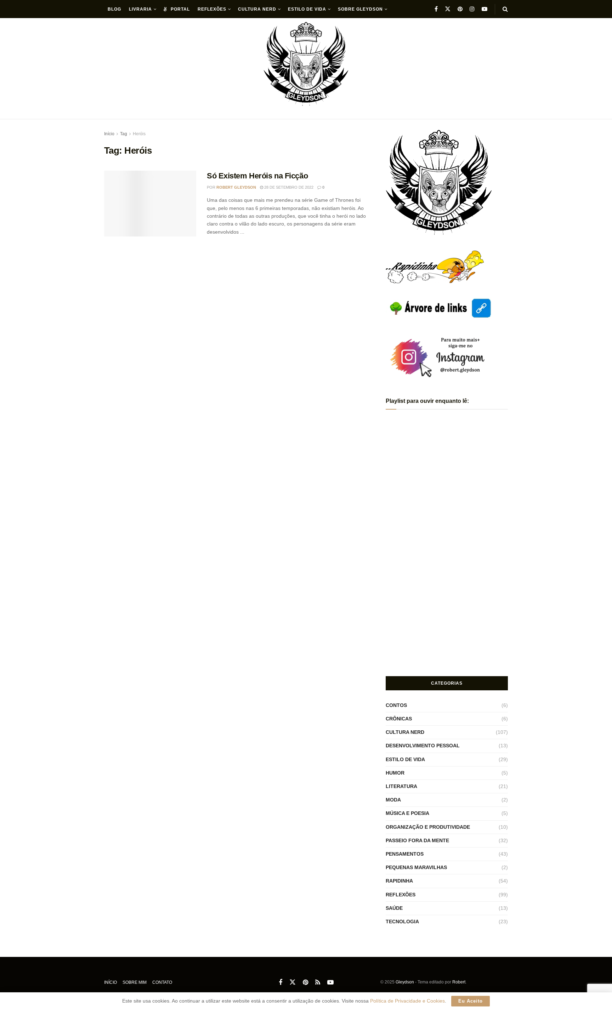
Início (109, 133)
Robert (458, 982)
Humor (395, 773)
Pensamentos (405, 854)
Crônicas (399, 718)
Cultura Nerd (257, 9)
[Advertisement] (447, 615)
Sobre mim (135, 982)
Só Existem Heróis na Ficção (257, 175)
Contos (396, 705)
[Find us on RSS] (317, 982)
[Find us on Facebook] (436, 9)
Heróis (139, 133)
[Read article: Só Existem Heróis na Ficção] (150, 203)
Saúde (394, 908)
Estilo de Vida (307, 9)
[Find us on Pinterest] (460, 9)
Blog (114, 9)
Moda (393, 800)
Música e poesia (407, 813)
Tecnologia (402, 921)
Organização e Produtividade (428, 827)
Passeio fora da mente (417, 840)
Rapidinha (399, 881)
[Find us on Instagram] (472, 9)
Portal (180, 9)
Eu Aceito (470, 1001)
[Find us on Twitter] (447, 9)
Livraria (140, 9)
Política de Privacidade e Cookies (407, 1001)
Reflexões (212, 9)
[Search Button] (505, 9)
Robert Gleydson (236, 187)
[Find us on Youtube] (484, 9)
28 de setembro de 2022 (288, 187)
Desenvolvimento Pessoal (423, 745)
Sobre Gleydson (360, 9)
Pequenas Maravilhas (416, 867)
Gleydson (405, 982)
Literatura (401, 786)
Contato (162, 982)
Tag (123, 133)
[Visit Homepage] (306, 69)
